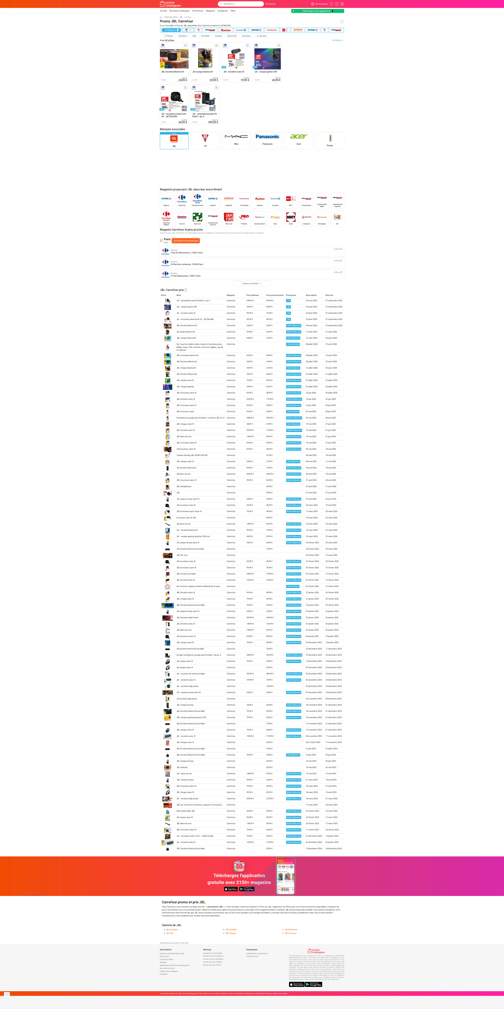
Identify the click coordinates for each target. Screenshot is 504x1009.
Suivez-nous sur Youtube (212, 962)
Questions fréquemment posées (172, 953)
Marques (163, 962)
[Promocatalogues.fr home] (171, 4)
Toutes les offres (170, 17)
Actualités (163, 974)
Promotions (197, 11)
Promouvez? (164, 956)
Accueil (163, 11)
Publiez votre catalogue (169, 971)
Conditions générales (235, 994)
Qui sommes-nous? (167, 968)
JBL (181, 17)
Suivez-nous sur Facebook (213, 956)
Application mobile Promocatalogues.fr (175, 965)
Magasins (210, 11)
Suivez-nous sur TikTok (212, 965)
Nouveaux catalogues (179, 11)
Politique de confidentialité (254, 994)
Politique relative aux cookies (277, 994)
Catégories (223, 11)
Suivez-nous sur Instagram (213, 959)
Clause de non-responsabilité (214, 994)
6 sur (167, 40)
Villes (232, 11)
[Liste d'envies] (342, 4)
